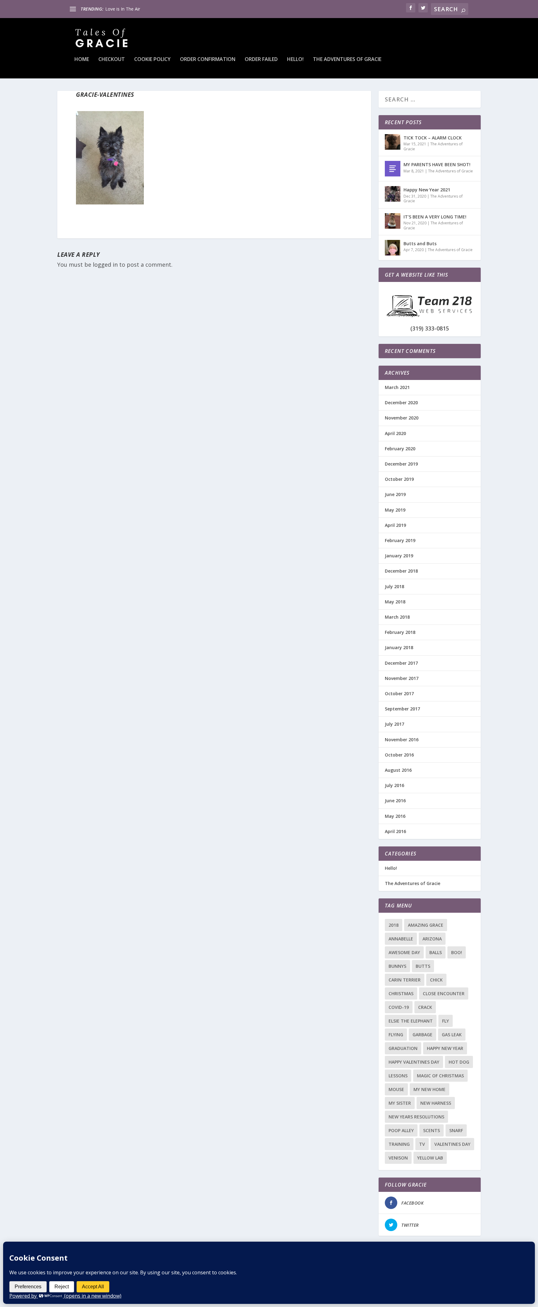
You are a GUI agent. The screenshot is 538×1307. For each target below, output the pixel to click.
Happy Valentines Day (414, 1062)
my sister (400, 1103)
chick (436, 980)
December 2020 (401, 402)
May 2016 (395, 816)
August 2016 (398, 770)
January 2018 (399, 647)
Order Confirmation (207, 60)
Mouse (396, 1089)
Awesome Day (404, 952)
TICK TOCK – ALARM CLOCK (433, 138)
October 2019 (399, 479)
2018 (394, 925)
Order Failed (261, 60)
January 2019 (399, 556)
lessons (398, 1076)
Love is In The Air (122, 9)
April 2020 (395, 433)
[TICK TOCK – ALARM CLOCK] (392, 142)
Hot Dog (459, 1062)
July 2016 (394, 785)
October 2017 (399, 693)
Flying (396, 1035)
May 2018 (395, 602)
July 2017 (394, 724)
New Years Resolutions (416, 1117)
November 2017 (401, 678)
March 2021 (397, 387)
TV (422, 1144)
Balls (435, 952)
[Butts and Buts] (392, 247)
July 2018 (394, 586)
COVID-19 (399, 1007)
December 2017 (401, 663)
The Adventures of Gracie (347, 60)
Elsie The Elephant (411, 1021)
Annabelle (401, 939)
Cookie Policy (152, 60)
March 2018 (397, 617)
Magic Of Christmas (440, 1076)
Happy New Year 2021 (427, 190)
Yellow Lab (430, 1158)
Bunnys (397, 966)
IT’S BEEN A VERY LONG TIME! (435, 217)
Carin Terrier (405, 980)
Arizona (432, 939)
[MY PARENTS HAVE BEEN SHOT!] (392, 168)
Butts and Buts (420, 243)
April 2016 (395, 831)
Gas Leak (452, 1035)
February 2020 (400, 449)
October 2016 (399, 755)
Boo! (456, 952)
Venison (398, 1158)
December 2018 (401, 571)
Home (81, 60)
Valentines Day (452, 1144)
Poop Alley (401, 1130)
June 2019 (395, 494)
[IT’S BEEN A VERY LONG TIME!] (392, 221)
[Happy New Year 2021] (392, 194)
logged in (105, 264)
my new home (429, 1089)
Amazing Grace (425, 925)
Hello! (295, 60)
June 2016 (395, 800)
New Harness (435, 1103)
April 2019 (395, 525)
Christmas (401, 993)
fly (445, 1021)
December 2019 (401, 464)
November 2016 (401, 740)
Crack (425, 1007)
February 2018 (400, 632)
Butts (423, 966)
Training (399, 1144)
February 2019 (400, 540)
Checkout (111, 60)
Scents (431, 1130)
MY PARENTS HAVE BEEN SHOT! (437, 164)
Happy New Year (445, 1048)
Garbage (422, 1035)
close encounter (444, 993)
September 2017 (402, 709)
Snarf (456, 1130)
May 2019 (395, 510)
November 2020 (401, 418)
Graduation (403, 1048)
